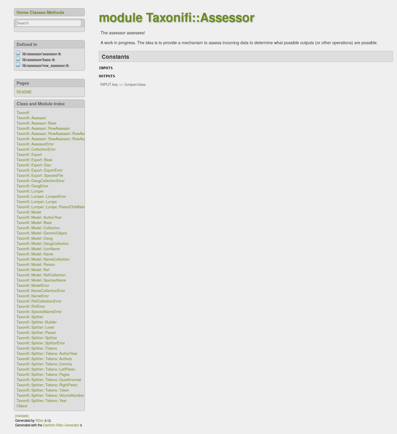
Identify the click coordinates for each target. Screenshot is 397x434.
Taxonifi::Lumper (30, 191)
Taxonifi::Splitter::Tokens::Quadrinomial (49, 379)
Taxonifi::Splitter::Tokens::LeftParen (46, 369)
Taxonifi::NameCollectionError (41, 290)
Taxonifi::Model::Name (35, 254)
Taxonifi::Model (29, 212)
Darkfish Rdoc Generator (61, 425)
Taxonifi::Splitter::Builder (37, 322)
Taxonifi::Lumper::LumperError (41, 196)
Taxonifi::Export (29, 154)
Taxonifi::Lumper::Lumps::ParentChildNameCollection (60, 206)
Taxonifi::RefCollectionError (39, 301)
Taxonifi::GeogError (32, 185)
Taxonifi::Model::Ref (33, 269)
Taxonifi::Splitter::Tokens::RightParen (47, 384)
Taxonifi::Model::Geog (35, 238)
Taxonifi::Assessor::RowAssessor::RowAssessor (55, 133)
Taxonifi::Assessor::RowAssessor (43, 128)
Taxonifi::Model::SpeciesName (41, 280)
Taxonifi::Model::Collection (38, 227)
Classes (38, 12)
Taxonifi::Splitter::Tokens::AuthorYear (47, 353)
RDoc (39, 420)
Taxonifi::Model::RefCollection (41, 275)
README (24, 92)
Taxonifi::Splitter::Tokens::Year (42, 400)
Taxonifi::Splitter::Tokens (37, 348)
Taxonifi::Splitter (30, 316)
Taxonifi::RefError (31, 306)
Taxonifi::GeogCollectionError (41, 180)
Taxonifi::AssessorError (35, 144)
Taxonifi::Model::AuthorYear (39, 217)
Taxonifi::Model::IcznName (38, 248)
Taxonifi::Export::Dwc (34, 165)
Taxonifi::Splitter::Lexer (35, 327)
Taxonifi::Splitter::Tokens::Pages (43, 374)
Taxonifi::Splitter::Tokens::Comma (44, 364)
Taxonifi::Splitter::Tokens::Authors (44, 358)
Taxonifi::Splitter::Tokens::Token (43, 390)
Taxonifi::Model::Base (34, 222)
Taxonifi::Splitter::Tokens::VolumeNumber (50, 395)
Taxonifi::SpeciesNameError (39, 311)
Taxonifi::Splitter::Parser (36, 332)
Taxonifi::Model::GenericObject (42, 233)
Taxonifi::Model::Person (36, 264)
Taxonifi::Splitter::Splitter (37, 337)
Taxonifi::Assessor (31, 117)
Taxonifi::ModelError (33, 285)
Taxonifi (23, 112)
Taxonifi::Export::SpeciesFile (40, 175)
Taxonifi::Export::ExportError (39, 170)
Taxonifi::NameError (33, 295)
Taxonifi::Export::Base (34, 159)
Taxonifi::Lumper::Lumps (37, 201)
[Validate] (21, 415)
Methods (55, 12)
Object (22, 405)
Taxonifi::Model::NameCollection (43, 259)
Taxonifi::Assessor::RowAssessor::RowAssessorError (59, 138)
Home (22, 12)
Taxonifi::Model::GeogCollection (43, 243)
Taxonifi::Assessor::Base (36, 123)
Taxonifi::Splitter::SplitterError (41, 343)
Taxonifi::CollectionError (36, 149)
